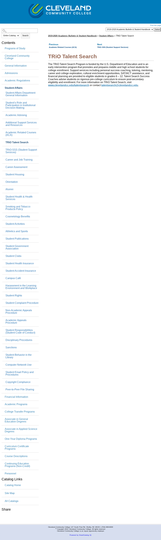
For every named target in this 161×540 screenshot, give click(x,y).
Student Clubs (13, 256)
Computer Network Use (19, 365)
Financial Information (16, 397)
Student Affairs (13, 88)
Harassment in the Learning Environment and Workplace (21, 286)
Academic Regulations (17, 80)
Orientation (12, 182)
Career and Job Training (19, 159)
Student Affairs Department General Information (20, 94)
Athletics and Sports (17, 231)
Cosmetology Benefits (18, 216)
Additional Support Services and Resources (21, 123)
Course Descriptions (16, 456)
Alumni (9, 189)
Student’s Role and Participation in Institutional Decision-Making (21, 105)
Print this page (155, 25)
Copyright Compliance (18, 382)
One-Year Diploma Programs (21, 439)
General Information (16, 66)
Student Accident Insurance (21, 271)
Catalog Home (13, 485)
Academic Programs (16, 404)
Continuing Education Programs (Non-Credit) (17, 464)
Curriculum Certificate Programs (17, 447)
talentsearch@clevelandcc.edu (119, 85)
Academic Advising (16, 115)
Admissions (11, 73)
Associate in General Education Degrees (16, 420)
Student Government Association (17, 247)
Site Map (10, 493)
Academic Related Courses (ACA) (21, 133)
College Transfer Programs (20, 411)
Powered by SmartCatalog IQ (80, 535)
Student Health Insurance (20, 263)
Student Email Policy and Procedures (20, 373)
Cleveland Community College (17, 57)
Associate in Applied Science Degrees (21, 430)
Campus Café (13, 278)
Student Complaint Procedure (22, 303)
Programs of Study (15, 48)
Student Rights (14, 295)
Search (25, 35)
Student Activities (15, 224)
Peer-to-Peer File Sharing (20, 389)
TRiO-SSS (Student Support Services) (21, 151)
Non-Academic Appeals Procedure (19, 311)
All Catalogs (11, 501)
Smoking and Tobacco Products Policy (18, 207)
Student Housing (15, 174)
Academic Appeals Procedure (16, 321)
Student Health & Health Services (19, 198)
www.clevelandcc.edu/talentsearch (68, 85)
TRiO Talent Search (17, 142)
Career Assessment (16, 167)
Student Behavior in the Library (19, 356)
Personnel (10, 473)
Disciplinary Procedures (19, 340)
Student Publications (17, 238)
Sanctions (11, 347)
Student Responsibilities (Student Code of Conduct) (20, 331)
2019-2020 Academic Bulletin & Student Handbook (72, 36)
